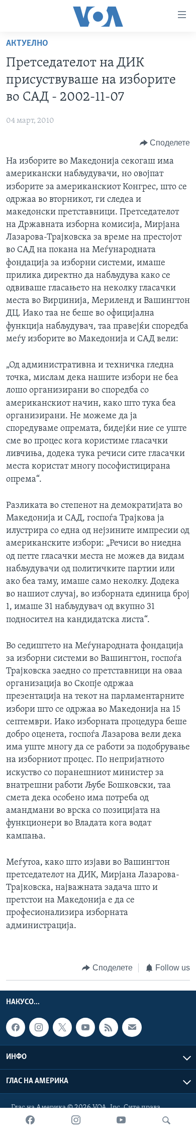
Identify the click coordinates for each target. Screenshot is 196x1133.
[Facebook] (30, 1120)
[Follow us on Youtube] (85, 1027)
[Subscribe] (131, 1027)
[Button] (165, 142)
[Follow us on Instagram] (38, 1027)
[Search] (166, 1120)
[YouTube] (121, 1120)
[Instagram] (75, 1120)
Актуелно (27, 43)
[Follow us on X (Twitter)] (62, 1027)
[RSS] (108, 1027)
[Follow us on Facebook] (15, 1027)
